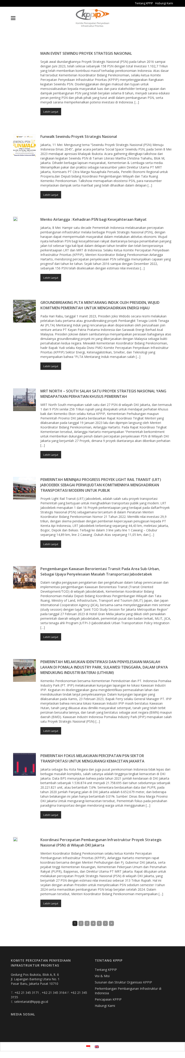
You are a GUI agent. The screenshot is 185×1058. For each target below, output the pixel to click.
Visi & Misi (102, 976)
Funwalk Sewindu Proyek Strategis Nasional (78, 136)
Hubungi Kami (164, 3)
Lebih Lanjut (50, 111)
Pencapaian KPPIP (108, 999)
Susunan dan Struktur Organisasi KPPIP (123, 982)
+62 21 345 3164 (54, 992)
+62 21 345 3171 (27, 992)
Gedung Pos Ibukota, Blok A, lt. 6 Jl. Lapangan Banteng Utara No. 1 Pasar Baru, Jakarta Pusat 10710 (35, 979)
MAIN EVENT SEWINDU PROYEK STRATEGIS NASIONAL (86, 53)
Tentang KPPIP (144, 3)
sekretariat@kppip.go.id (31, 1001)
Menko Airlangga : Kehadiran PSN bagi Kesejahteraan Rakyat (93, 219)
